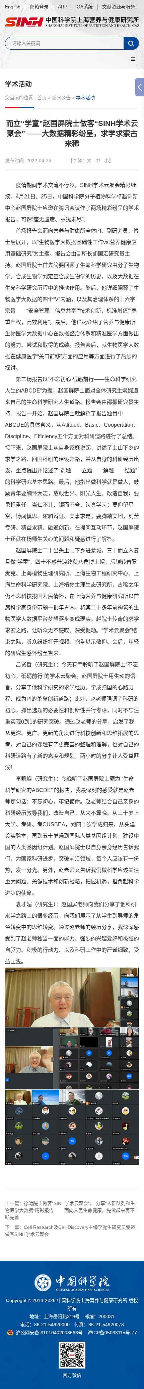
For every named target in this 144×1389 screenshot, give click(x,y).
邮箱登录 (39, 6)
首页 (42, 97)
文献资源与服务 (118, 6)
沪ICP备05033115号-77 (112, 1332)
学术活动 (18, 84)
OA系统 (85, 6)
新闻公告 (61, 97)
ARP (62, 6)
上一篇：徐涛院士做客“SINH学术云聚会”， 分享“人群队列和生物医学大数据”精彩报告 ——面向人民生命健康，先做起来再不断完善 (70, 1210)
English (12, 6)
